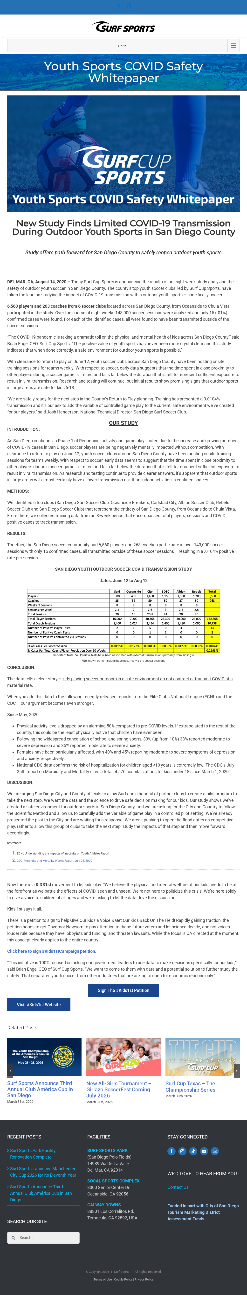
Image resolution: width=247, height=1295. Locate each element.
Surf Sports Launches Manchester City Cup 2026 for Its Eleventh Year (43, 1172)
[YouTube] (204, 1151)
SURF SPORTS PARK (107, 1150)
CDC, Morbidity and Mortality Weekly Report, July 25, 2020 (54, 860)
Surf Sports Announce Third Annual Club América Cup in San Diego (41, 1193)
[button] (10, 1071)
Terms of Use (103, 1279)
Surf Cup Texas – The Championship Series (111, 1087)
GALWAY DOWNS (104, 1204)
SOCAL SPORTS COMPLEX (113, 1180)
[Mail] (215, 1151)
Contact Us (178, 1187)
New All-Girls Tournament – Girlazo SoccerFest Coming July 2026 (39, 1090)
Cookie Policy (123, 1279)
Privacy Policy (144, 1279)
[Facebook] (171, 1151)
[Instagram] (182, 1151)
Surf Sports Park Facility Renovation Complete (193, 1090)
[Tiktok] (193, 1151)
